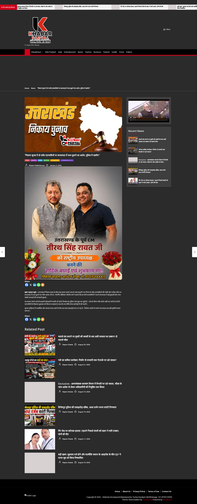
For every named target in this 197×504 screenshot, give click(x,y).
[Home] (27, 51)
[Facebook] (26, 285)
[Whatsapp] (38, 285)
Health (114, 52)
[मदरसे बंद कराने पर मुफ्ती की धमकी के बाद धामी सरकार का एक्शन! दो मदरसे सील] (40, 345)
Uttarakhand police (67, 160)
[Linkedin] (34, 285)
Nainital (33, 160)
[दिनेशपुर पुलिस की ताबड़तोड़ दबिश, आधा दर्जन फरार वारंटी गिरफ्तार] (27, 7)
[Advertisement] (98, 70)
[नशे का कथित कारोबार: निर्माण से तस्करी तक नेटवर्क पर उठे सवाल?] (40, 368)
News (40, 160)
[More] (42, 285)
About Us (126, 491)
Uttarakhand (36, 52)
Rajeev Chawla (67, 345)
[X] (30, 285)
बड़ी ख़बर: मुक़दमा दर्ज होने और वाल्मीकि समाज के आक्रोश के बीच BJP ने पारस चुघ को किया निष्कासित (167, 7)
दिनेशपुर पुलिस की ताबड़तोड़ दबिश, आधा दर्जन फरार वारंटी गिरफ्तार (49, 6)
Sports (80, 52)
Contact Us (166, 491)
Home (117, 491)
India (60, 52)
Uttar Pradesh (50, 52)
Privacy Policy (139, 491)
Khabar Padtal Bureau (37, 165)
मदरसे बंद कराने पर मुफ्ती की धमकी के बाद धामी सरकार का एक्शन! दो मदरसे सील (152, 140)
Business (97, 52)
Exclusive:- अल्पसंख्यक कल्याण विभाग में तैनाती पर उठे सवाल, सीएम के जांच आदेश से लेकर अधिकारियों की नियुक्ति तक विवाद (90, 385)
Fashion (88, 52)
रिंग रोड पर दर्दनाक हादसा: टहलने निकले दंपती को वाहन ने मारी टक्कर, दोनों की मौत (110, 6)
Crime (121, 52)
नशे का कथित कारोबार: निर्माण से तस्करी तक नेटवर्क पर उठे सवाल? (87, 360)
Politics (129, 52)
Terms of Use (153, 491)
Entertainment (70, 52)
